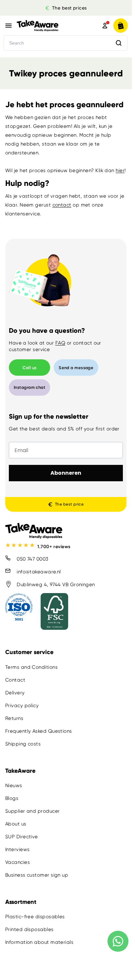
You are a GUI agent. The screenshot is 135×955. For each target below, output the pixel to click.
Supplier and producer (32, 811)
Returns (14, 718)
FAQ (60, 343)
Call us (30, 367)
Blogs (11, 798)
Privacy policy (22, 705)
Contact (15, 680)
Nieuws (13, 785)
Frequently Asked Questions (38, 731)
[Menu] (8, 25)
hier (120, 170)
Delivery (15, 693)
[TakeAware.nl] (49, 25)
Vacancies (17, 862)
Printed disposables (29, 930)
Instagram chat (29, 387)
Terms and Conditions (31, 667)
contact (61, 205)
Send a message (76, 367)
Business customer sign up (36, 875)
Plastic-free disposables (35, 917)
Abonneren (65, 473)
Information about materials (39, 942)
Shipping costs (23, 744)
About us (16, 824)
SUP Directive (21, 837)
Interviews (17, 849)
